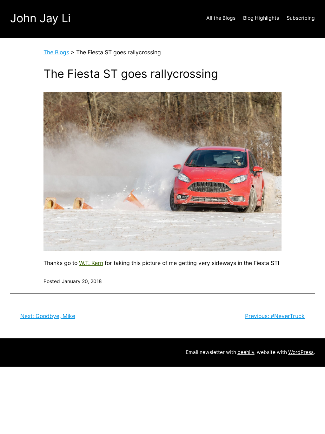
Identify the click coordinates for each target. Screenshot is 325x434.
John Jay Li (40, 18)
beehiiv (245, 352)
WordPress (301, 352)
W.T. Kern (91, 263)
